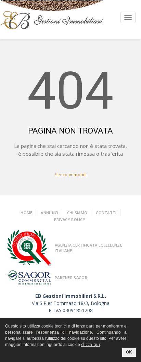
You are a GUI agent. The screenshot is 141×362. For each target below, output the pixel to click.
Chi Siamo (77, 212)
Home (26, 212)
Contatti (106, 212)
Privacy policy (69, 219)
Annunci (49, 212)
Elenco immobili (70, 175)
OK (129, 352)
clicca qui (90, 344)
